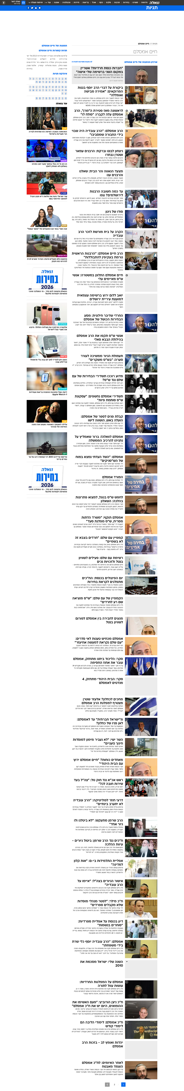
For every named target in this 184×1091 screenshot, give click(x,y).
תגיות (154, 44)
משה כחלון (62, 65)
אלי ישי (29, 56)
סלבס (108, 3)
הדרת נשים (31, 62)
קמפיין (40, 65)
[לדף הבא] (107, 1085)
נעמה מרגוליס (50, 65)
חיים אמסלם (143, 44)
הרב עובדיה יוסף (50, 56)
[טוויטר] (32, 8)
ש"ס (65, 56)
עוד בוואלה (61, 104)
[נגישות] (3, 2)
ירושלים (43, 59)
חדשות (144, 3)
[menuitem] (142, 2)
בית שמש (44, 62)
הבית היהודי (32, 59)
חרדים (52, 59)
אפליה (51, 62)
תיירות (76, 3)
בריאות (86, 3)
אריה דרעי (63, 59)
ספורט (135, 3)
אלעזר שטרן (31, 65)
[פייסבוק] (28, 8)
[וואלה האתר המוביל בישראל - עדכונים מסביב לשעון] (154, 2)
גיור (38, 62)
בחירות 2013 (38, 56)
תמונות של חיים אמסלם (54, 46)
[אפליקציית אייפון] (36, 8)
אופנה (56, 3)
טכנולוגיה (66, 3)
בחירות (126, 3)
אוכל (94, 3)
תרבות (117, 3)
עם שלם (60, 56)
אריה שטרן (63, 69)
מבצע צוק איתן (61, 62)
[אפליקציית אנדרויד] (39, 8)
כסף (101, 3)
